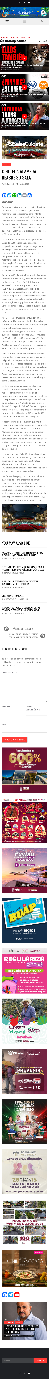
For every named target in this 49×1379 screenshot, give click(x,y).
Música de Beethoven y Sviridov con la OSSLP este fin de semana (23, 636)
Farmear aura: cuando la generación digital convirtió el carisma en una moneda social (21, 609)
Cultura (6, 164)
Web (4, 724)
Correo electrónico (32, 709)
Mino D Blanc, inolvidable (12, 595)
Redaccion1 (8, 558)
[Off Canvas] (7, 21)
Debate (18, 1323)
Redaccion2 (9, 184)
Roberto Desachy (10, 599)
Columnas (9, 1323)
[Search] (42, 21)
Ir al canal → (44, 41)
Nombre (7, 706)
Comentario (9, 672)
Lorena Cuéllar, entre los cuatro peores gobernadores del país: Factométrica (22, 1329)
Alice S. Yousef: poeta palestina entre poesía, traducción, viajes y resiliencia (21, 583)
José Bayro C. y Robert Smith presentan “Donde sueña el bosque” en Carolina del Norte (22, 554)
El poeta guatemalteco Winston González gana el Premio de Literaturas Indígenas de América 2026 (23, 568)
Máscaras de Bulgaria (23, 628)
